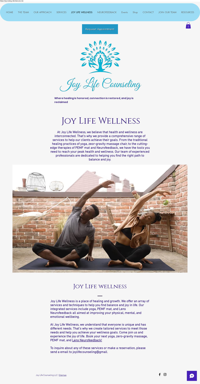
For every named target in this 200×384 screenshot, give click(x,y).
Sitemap (62, 375)
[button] (188, 25)
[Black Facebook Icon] (160, 374)
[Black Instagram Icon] (165, 374)
